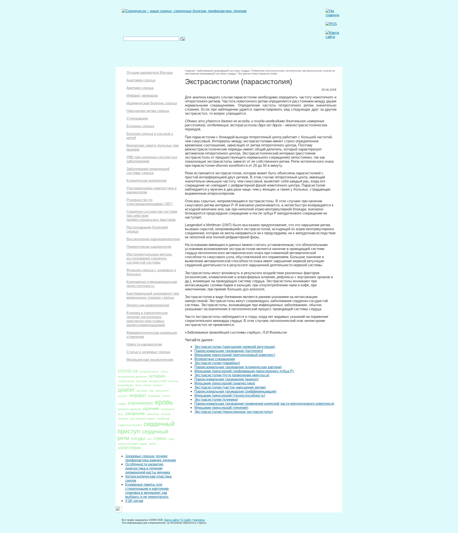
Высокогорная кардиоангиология (153, 239)
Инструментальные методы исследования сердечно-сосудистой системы (149, 258)
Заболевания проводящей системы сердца (147, 171)
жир (151, 390)
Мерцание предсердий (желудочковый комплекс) (234, 355)
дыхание (142, 390)
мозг (120, 414)
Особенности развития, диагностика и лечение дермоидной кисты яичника (147, 468)
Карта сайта (171, 519)
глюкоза (157, 385)
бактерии (141, 381)
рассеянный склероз (142, 418)
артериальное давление (132, 376)
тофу (171, 438)
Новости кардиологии (144, 344)
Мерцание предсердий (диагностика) (224, 383)
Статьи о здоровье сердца (148, 352)
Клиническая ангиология (146, 180)
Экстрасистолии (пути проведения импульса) (231, 375)
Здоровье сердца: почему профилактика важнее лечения (150, 458)
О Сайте (186, 519)
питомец (123, 418)
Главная (190, 70)
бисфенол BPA (158, 381)
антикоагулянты (149, 371)
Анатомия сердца (140, 80)
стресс (160, 438)
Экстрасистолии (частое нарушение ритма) (230, 387)
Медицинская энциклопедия (149, 359)
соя (149, 438)
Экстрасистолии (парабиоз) (217, 363)
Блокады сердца (140, 126)
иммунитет (162, 390)
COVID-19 (128, 371)
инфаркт (137, 395)
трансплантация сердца (132, 443)
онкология (153, 414)
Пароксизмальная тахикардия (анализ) (226, 379)
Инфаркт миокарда (142, 95)
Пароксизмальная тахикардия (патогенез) (228, 351)
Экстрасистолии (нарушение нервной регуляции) (234, 347)
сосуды (138, 438)
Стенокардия (137, 118)
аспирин (157, 376)
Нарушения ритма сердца (147, 111)
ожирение (135, 413)
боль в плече (143, 385)
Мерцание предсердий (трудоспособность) (229, 395)
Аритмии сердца (139, 88)
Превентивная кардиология (148, 247)
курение (151, 408)
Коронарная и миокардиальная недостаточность (151, 284)
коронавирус (140, 403)
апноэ (164, 371)
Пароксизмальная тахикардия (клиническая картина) (238, 367)
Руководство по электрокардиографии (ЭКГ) (149, 202)
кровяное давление (129, 409)
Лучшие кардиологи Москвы (149, 72)
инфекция (154, 395)
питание (166, 414)
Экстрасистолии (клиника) (216, 399)
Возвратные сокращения (214, 359)
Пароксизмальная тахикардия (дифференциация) (235, 391)
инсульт (122, 395)
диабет (126, 390)
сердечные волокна (130, 425)
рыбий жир (163, 418)
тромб (152, 443)
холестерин (129, 447)
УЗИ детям (134, 501)
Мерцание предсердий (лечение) (221, 407)
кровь (164, 402)
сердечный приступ (146, 427)
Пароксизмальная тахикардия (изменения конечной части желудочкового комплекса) (264, 403)
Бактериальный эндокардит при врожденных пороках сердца (152, 295)
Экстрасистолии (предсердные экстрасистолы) (233, 412)
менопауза (167, 409)
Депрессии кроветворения (147, 305)
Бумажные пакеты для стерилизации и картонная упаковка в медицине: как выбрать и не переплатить (147, 490)
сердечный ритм (142, 435)
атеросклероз (126, 381)
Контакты (199, 519)
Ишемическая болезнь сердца (151, 103)
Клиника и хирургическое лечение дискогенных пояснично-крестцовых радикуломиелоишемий (147, 319)
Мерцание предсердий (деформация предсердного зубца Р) (244, 371)
